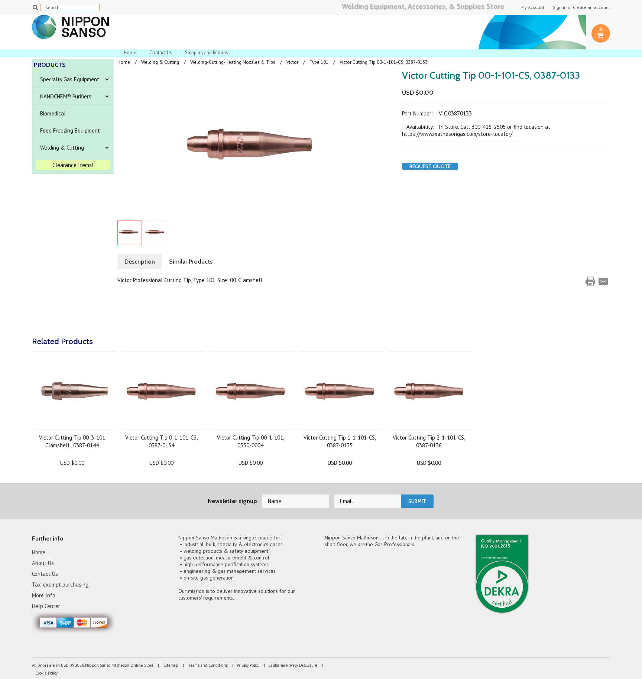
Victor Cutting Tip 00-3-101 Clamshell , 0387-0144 (72, 441)
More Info (43, 595)
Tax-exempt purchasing (60, 584)
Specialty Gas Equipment (69, 79)
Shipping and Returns (206, 52)
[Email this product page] (603, 281)
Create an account (591, 7)
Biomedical (53, 113)
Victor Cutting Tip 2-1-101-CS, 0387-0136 (429, 441)
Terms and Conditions (207, 665)
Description (139, 261)
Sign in (560, 7)
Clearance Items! (72, 165)
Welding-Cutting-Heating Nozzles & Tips (232, 62)
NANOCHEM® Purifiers (65, 96)
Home (130, 52)
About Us (43, 563)
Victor (292, 62)
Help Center (46, 606)
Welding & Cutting (62, 147)
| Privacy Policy (244, 665)
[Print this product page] (590, 281)
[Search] (35, 7)
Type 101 (318, 62)
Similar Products (191, 261)
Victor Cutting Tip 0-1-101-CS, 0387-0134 (161, 441)
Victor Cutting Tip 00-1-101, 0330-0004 (250, 441)
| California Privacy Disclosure (288, 665)
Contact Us (160, 52)
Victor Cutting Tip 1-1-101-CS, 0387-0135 (340, 441)
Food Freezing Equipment (70, 130)
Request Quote (430, 166)
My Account (532, 7)
